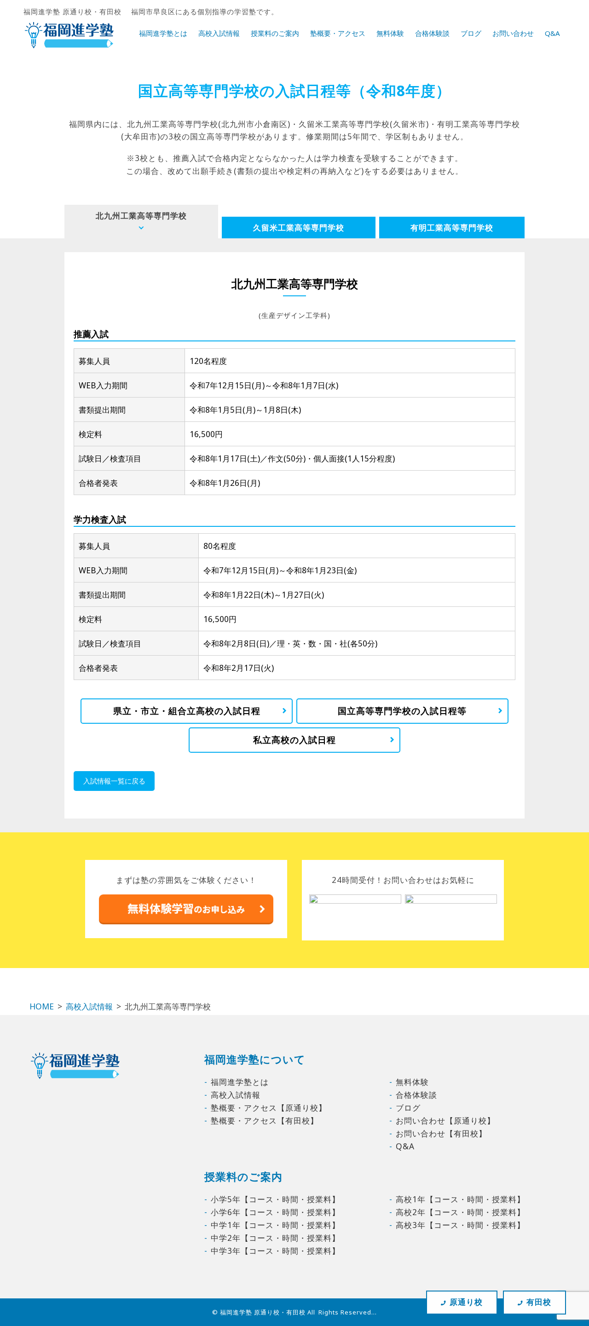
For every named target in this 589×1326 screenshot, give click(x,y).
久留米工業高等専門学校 (298, 227)
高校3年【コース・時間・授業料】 (460, 1224)
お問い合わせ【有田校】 (441, 1133)
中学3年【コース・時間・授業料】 (275, 1250)
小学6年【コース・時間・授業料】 (275, 1211)
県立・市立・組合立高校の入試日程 (186, 711)
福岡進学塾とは (163, 33)
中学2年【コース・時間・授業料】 (275, 1237)
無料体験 (390, 33)
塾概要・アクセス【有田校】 (264, 1120)
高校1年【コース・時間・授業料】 (460, 1199)
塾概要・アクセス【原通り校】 (269, 1107)
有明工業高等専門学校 (451, 227)
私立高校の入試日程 (294, 740)
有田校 (538, 1302)
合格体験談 (432, 33)
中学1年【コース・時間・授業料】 (275, 1224)
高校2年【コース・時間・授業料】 (460, 1211)
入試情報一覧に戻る (114, 780)
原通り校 (466, 1302)
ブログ (471, 33)
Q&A (552, 33)
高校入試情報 (219, 33)
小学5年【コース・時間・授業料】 (275, 1199)
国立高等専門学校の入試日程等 (402, 711)
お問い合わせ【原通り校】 (445, 1120)
